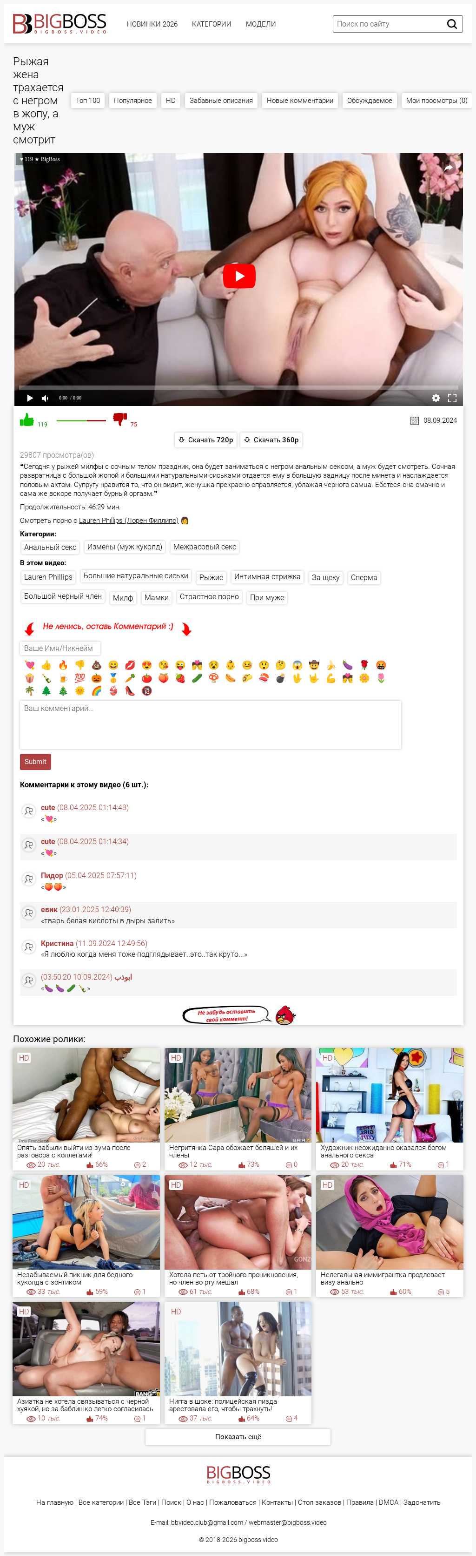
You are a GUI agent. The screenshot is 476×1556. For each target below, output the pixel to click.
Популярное (133, 100)
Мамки (157, 597)
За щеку (326, 577)
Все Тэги (142, 1503)
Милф (123, 598)
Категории (211, 24)
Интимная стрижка (267, 576)
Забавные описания (221, 100)
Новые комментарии (300, 100)
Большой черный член (63, 596)
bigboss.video (258, 1539)
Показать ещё (238, 1437)
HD (171, 100)
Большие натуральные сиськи (136, 575)
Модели (261, 24)
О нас (195, 1503)
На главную (54, 1503)
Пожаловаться (233, 1503)
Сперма (364, 577)
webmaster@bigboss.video (288, 1522)
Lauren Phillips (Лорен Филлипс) (128, 520)
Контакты (277, 1503)
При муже (267, 597)
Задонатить (422, 1503)
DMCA (388, 1503)
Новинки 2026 (152, 24)
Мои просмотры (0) (437, 100)
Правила (360, 1503)
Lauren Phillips (48, 577)
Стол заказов (319, 1503)
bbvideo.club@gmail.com (207, 1522)
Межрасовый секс (204, 546)
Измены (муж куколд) (124, 546)
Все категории (101, 1503)
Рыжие (211, 577)
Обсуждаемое (369, 100)
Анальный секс (50, 547)
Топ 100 (88, 100)
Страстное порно (209, 596)
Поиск (171, 1503)
